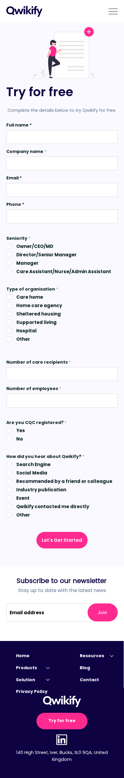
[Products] (48, 668)
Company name (25, 151)
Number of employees (32, 388)
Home (22, 656)
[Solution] (48, 680)
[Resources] (111, 656)
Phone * (15, 204)
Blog (85, 668)
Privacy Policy (32, 691)
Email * (14, 178)
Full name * (19, 125)
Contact (89, 680)
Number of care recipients (37, 362)
